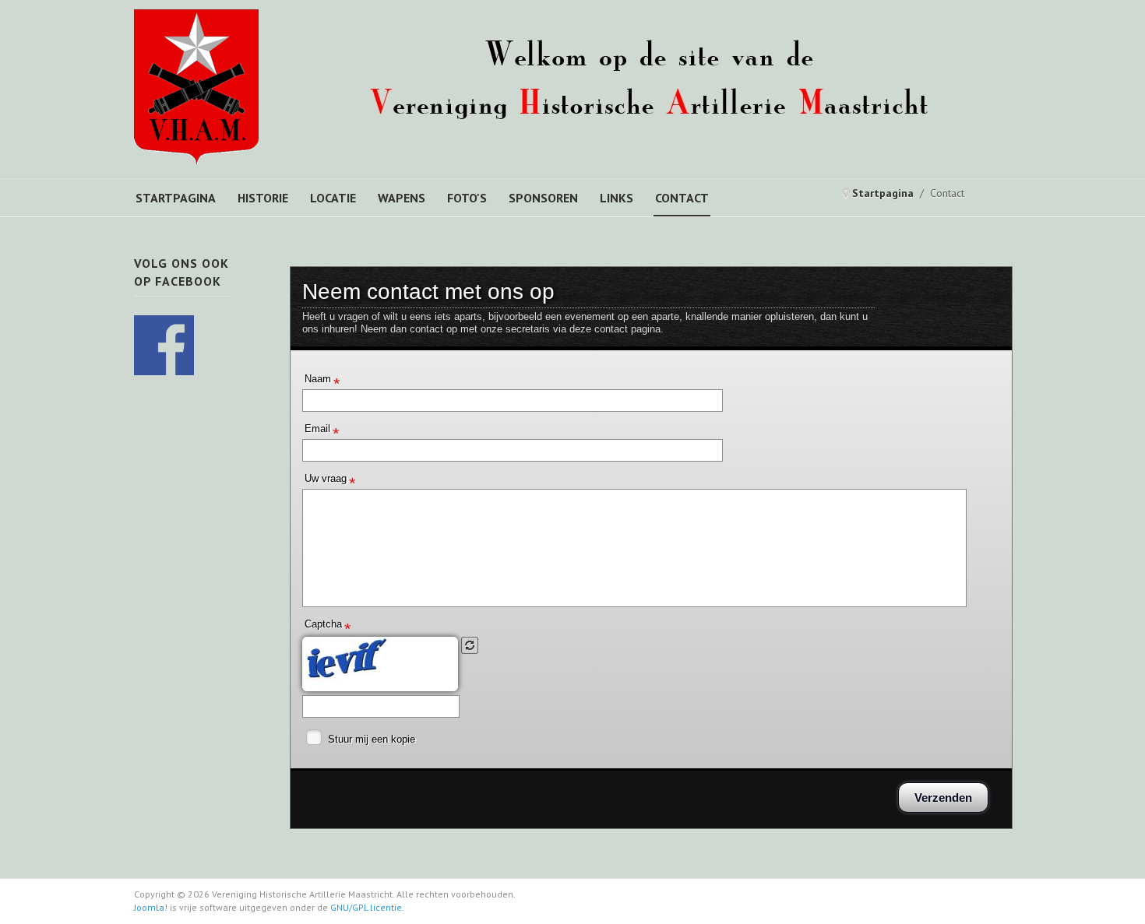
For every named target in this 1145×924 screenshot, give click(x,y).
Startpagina (176, 198)
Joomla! (150, 907)
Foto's (467, 198)
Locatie (333, 198)
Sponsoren (543, 198)
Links (616, 198)
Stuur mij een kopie (371, 739)
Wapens (401, 198)
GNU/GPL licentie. (367, 907)
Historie (263, 198)
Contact (682, 198)
